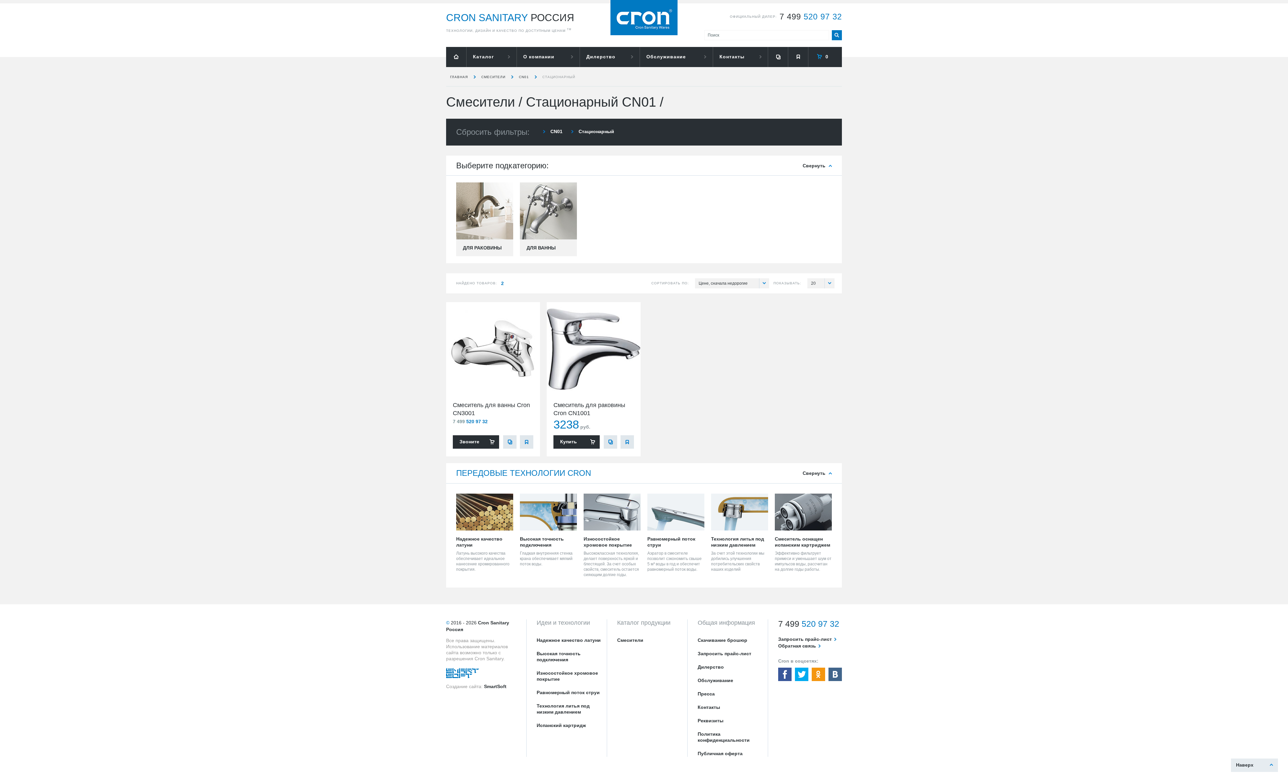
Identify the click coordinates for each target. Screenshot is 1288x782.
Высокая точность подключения (559, 656)
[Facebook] (785, 674)
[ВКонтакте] (835, 674)
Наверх (1244, 765)
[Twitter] (801, 674)
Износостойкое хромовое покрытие (567, 676)
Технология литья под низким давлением (563, 709)
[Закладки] (798, 57)
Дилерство (600, 56)
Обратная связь (797, 646)
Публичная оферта (720, 753)
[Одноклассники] (818, 674)
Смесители (493, 77)
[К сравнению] (510, 442)
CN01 (524, 77)
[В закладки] (526, 442)
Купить (568, 441)
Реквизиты (710, 720)
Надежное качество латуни (569, 640)
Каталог (483, 56)
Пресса (706, 693)
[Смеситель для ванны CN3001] (493, 349)
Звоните (469, 441)
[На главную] (456, 57)
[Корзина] (825, 57)
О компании (538, 56)
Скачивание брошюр (722, 640)
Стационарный (558, 77)
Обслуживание (666, 56)
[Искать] (837, 35)
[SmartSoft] (462, 674)
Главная (459, 77)
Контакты (732, 56)
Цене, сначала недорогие (723, 283)
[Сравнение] (778, 57)
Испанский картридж (561, 725)
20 (813, 283)
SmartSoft (495, 686)
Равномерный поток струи (568, 692)
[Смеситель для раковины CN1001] (594, 349)
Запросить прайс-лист (724, 653)
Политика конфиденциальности (724, 737)
